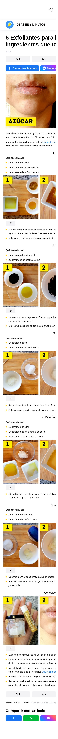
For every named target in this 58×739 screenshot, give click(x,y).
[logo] (25, 25)
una (44, 672)
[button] (18, 59)
